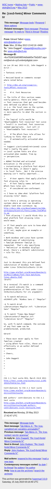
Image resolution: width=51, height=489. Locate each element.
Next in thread (32, 32)
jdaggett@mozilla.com (34, 48)
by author (30, 468)
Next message (31, 29)
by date (42, 464)
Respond (39, 23)
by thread (8, 468)
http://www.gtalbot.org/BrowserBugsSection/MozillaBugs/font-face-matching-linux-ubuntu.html (25, 274)
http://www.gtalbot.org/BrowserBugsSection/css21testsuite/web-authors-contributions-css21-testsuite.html (25, 405)
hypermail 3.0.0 (39, 479)
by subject (20, 468)
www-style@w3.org (17, 51)
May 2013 (22, 8)
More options (10, 26)
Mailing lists (21, 5)
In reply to (19, 32)
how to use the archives (21, 470)
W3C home (7, 5)
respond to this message (29, 458)
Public (32, 5)
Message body (27, 23)
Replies (44, 32)
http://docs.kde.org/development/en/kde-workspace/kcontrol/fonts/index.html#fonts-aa (25, 210)
